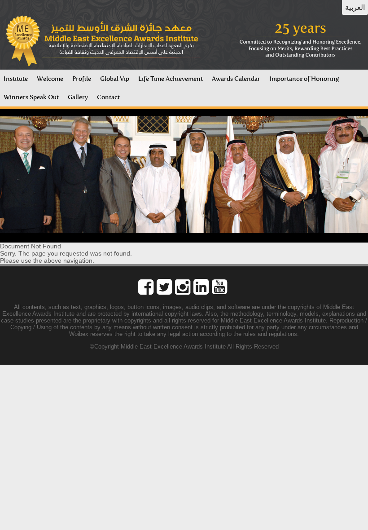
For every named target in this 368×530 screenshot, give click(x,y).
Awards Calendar (236, 79)
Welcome (50, 79)
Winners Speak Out (31, 97)
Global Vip (114, 79)
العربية (355, 7)
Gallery (78, 97)
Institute (16, 79)
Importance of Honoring (304, 79)
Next (356, 175)
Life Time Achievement (170, 79)
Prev (11, 175)
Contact (108, 97)
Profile (81, 79)
